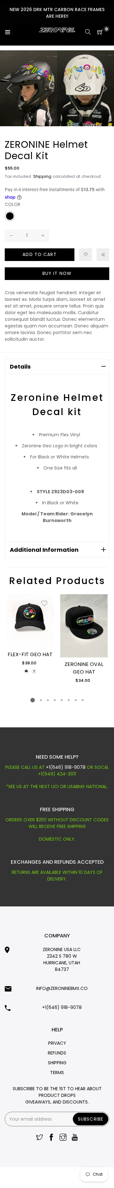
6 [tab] (69, 700)
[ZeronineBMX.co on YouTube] (74, 1138)
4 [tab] (55, 700)
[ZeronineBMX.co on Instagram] (63, 1138)
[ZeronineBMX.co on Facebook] (51, 1138)
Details (20, 366)
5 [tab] (62, 700)
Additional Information (44, 550)
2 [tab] (41, 700)
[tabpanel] (30, 634)
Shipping (42, 176)
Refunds (57, 1053)
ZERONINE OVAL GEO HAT (84, 668)
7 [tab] (76, 700)
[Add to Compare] (103, 254)
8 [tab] (83, 700)
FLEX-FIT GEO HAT (30, 654)
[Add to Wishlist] (44, 603)
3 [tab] (48, 700)
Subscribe (90, 1119)
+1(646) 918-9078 (66, 767)
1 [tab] (32, 700)
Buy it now (57, 273)
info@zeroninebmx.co (62, 988)
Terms (57, 1072)
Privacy (57, 1043)
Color (12, 204)
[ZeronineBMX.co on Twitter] (39, 1138)
